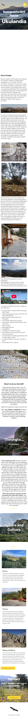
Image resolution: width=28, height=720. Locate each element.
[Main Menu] (25, 4)
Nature (5, 571)
